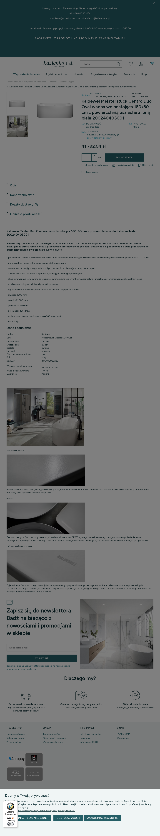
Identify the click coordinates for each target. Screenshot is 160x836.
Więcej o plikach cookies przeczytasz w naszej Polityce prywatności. (40, 810)
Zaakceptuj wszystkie (102, 817)
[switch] (10, 824)
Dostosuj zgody (68, 817)
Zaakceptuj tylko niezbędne (27, 817)
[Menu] (16, 803)
